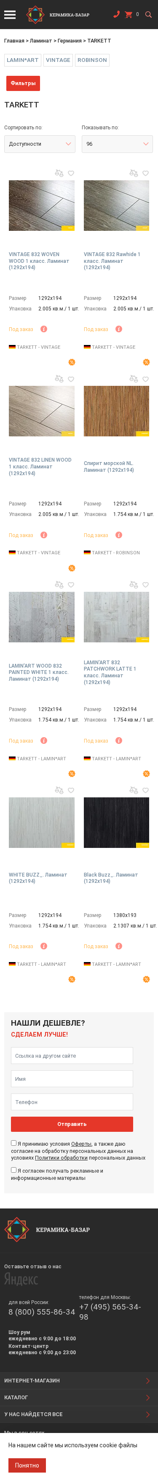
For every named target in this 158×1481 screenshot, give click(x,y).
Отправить (72, 1124)
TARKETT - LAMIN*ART (41, 759)
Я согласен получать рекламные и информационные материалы (57, 1174)
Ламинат (41, 40)
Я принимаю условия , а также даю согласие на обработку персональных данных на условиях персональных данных (78, 1151)
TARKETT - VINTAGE (38, 347)
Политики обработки (61, 1158)
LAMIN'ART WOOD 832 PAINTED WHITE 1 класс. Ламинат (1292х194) (39, 672)
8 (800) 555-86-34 (41, 1312)
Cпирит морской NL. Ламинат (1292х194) (109, 466)
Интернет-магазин (32, 1380)
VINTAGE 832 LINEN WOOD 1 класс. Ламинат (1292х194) (40, 466)
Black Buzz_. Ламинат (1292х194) (111, 878)
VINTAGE (58, 59)
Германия (70, 40)
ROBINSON (92, 59)
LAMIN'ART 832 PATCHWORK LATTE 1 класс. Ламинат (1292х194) (110, 672)
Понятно (27, 1465)
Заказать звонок (116, 16)
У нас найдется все (33, 1414)
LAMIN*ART (23, 59)
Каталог (16, 1397)
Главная (14, 40)
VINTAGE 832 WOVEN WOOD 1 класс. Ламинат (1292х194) (39, 260)
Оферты (81, 1144)
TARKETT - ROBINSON (115, 553)
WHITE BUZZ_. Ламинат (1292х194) (38, 878)
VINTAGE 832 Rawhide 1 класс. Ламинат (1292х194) (112, 260)
